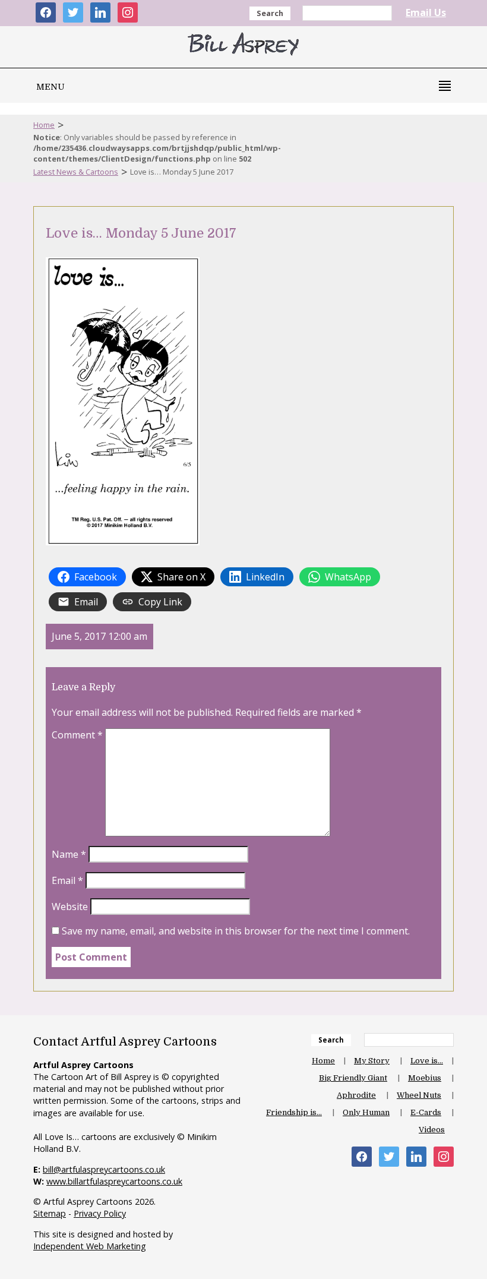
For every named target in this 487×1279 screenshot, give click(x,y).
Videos (432, 1129)
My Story (372, 1060)
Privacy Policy (100, 1213)
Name (69, 854)
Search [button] (270, 13)
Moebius (424, 1077)
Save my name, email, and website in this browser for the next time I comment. (236, 930)
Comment (77, 734)
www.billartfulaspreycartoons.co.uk (114, 1181)
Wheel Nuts (419, 1095)
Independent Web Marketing (89, 1246)
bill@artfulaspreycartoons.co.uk (104, 1169)
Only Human (366, 1112)
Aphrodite (356, 1095)
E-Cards (425, 1112)
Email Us (426, 12)
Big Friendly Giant (353, 1077)
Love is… (426, 1060)
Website (70, 906)
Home (44, 124)
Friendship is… (294, 1112)
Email (67, 880)
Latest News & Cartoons (75, 171)
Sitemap (49, 1213)
